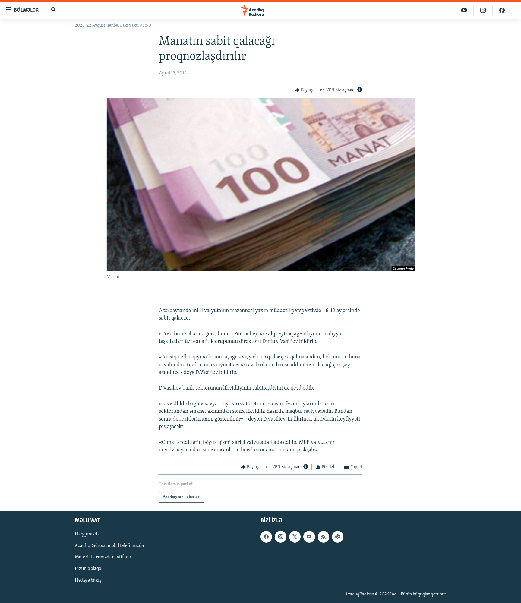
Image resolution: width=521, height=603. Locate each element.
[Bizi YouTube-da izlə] (464, 10)
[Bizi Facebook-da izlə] (502, 10)
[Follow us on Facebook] (266, 536)
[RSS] (323, 536)
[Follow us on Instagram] (280, 536)
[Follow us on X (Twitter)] (295, 536)
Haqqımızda (87, 534)
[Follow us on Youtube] (309, 536)
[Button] (304, 90)
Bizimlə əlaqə (88, 568)
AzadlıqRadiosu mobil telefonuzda (109, 545)
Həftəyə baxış (88, 580)
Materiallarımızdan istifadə (103, 557)
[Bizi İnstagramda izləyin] (483, 10)
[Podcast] (337, 536)
